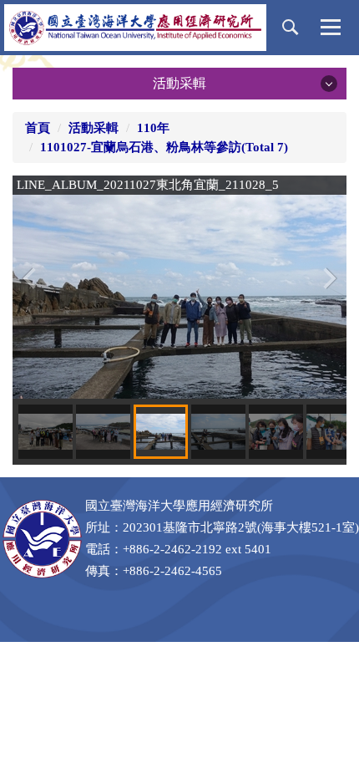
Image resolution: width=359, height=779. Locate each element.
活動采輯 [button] (179, 83)
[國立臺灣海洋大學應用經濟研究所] (135, 27)
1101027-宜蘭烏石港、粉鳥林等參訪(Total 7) (164, 147)
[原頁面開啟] (179, 286)
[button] (290, 27)
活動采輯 (93, 128)
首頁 (37, 128)
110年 (153, 128)
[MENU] (330, 27)
